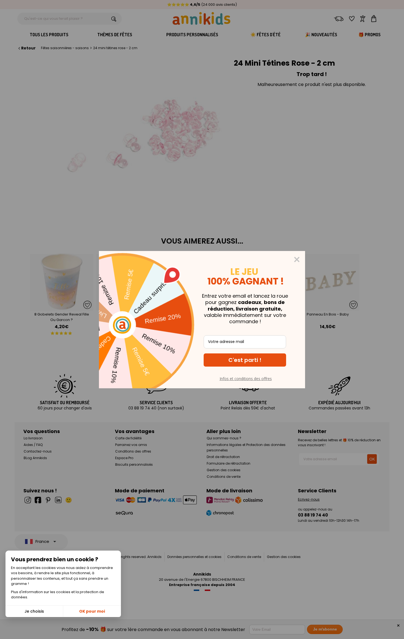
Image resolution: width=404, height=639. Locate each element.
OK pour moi (92, 611)
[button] (245, 360)
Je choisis (34, 611)
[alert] (202, 319)
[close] (297, 259)
